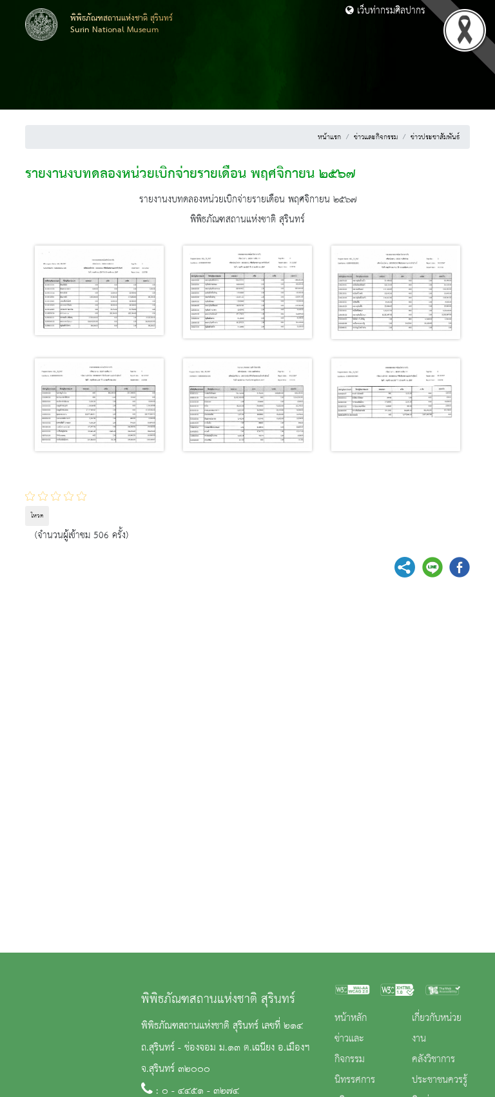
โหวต (37, 516)
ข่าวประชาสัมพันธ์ (435, 137)
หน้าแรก (329, 137)
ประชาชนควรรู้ (439, 1080)
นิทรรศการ (355, 1080)
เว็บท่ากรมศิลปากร (389, 11)
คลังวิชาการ (433, 1059)
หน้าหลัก (351, 1018)
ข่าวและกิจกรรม (376, 137)
